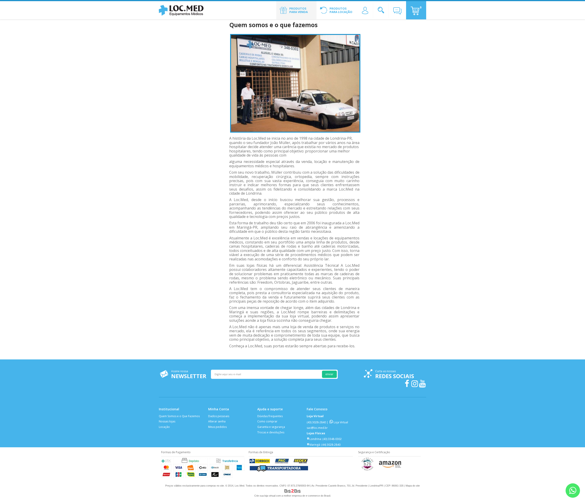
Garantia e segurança (271, 427)
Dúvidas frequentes (270, 416)
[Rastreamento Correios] (279, 463)
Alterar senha (217, 421)
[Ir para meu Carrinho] (415, 11)
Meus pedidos (217, 427)
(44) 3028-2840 (330, 445)
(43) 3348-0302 (332, 439)
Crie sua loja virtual (264, 495)
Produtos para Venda (298, 10)
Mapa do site (413, 485)
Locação (164, 427)
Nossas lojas (167, 421)
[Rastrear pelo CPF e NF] (279, 471)
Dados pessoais (218, 416)
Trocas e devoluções (270, 432)
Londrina (315, 439)
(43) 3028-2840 (316, 422)
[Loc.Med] (182, 10)
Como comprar (267, 421)
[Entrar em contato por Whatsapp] (573, 490)
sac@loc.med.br (317, 428)
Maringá (314, 445)
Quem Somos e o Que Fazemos (179, 416)
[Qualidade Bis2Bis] (367, 469)
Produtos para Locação (341, 10)
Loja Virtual (340, 422)
